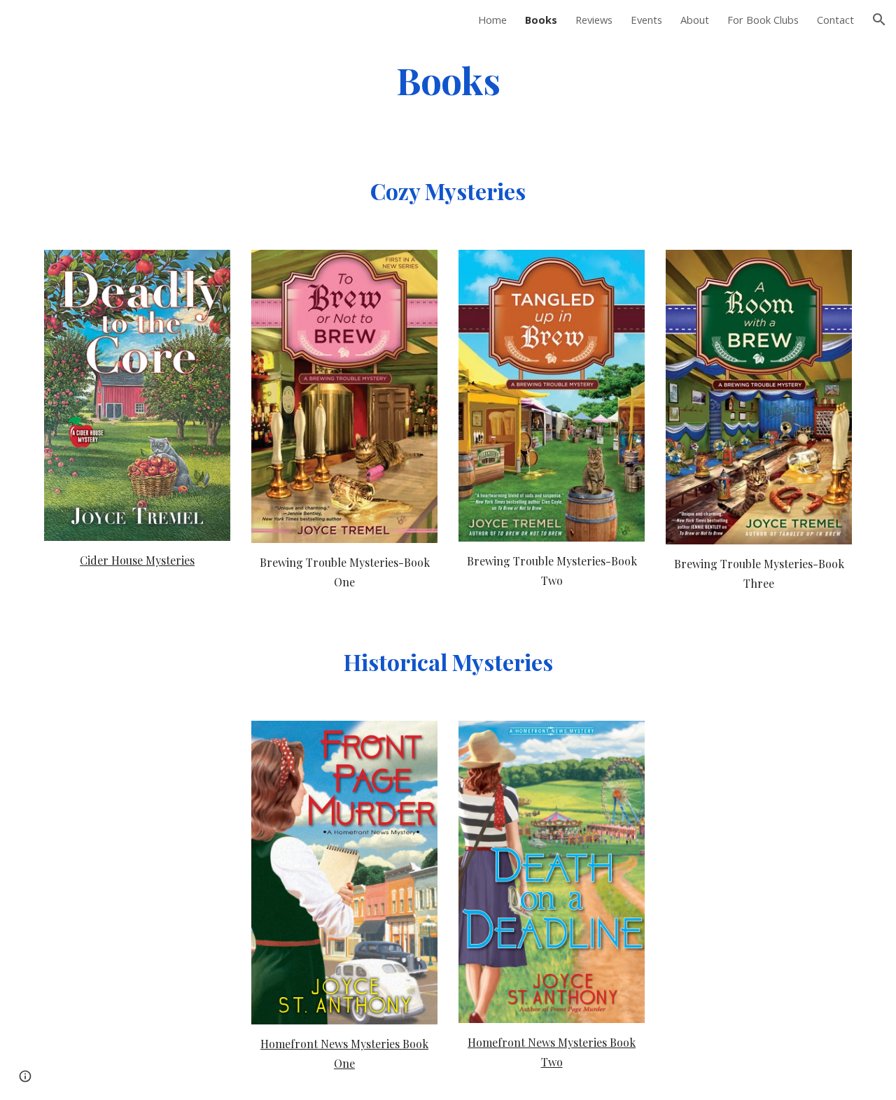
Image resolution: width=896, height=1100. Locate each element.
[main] (448, 79)
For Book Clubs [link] (763, 20)
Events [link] (646, 20)
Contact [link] (835, 20)
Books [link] (541, 20)
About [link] (694, 20)
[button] (879, 19)
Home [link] (492, 20)
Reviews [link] (593, 20)
